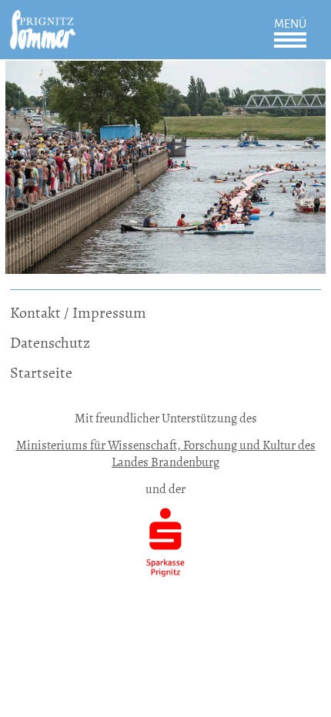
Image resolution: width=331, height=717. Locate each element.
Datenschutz (50, 342)
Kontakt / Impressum (78, 312)
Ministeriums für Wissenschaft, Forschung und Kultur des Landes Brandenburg (166, 453)
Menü (290, 24)
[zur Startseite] (42, 20)
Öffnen (290, 40)
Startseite (41, 372)
